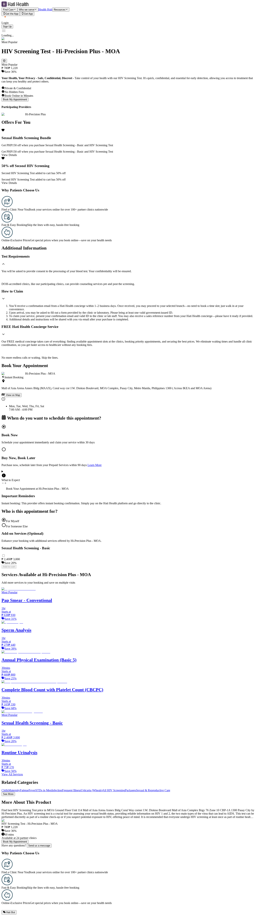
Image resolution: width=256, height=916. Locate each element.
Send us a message (39, 845)
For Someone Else (17, 526)
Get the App (11, 14)
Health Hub (45, 9)
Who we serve (26, 9)
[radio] (128, 434)
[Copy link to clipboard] (4, 61)
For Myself (12, 521)
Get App (28, 14)
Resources (59, 9)
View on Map (13, 395)
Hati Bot (10, 912)
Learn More (95, 465)
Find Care (8, 9)
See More (8, 794)
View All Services (12, 774)
